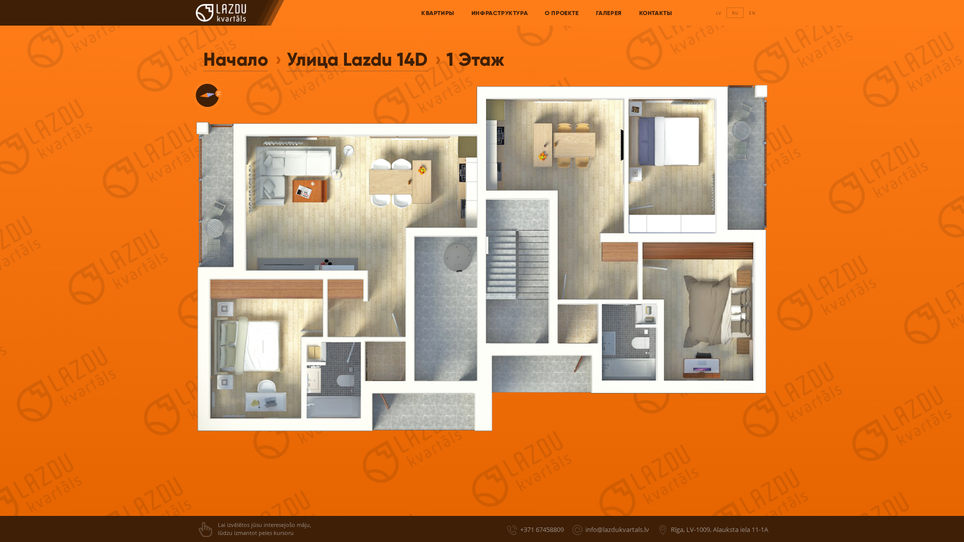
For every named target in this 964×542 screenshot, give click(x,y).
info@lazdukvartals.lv (617, 529)
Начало (235, 59)
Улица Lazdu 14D (357, 59)
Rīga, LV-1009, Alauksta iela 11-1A (719, 529)
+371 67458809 (542, 529)
